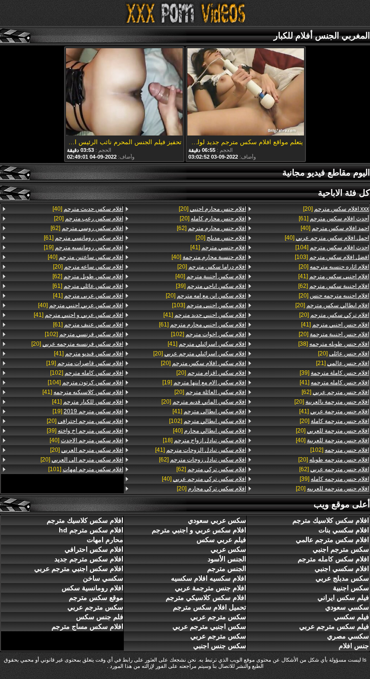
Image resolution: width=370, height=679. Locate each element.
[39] (334, 372)
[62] (333, 286)
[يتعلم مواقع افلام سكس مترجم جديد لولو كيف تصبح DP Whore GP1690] (245, 92)
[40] (335, 228)
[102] (339, 450)
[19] (204, 382)
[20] (336, 208)
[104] (332, 247)
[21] (342, 363)
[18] (204, 440)
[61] (334, 218)
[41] (333, 276)
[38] (333, 343)
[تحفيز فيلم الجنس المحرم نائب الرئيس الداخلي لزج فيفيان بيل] (124, 92)
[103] (332, 257)
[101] (85, 469)
